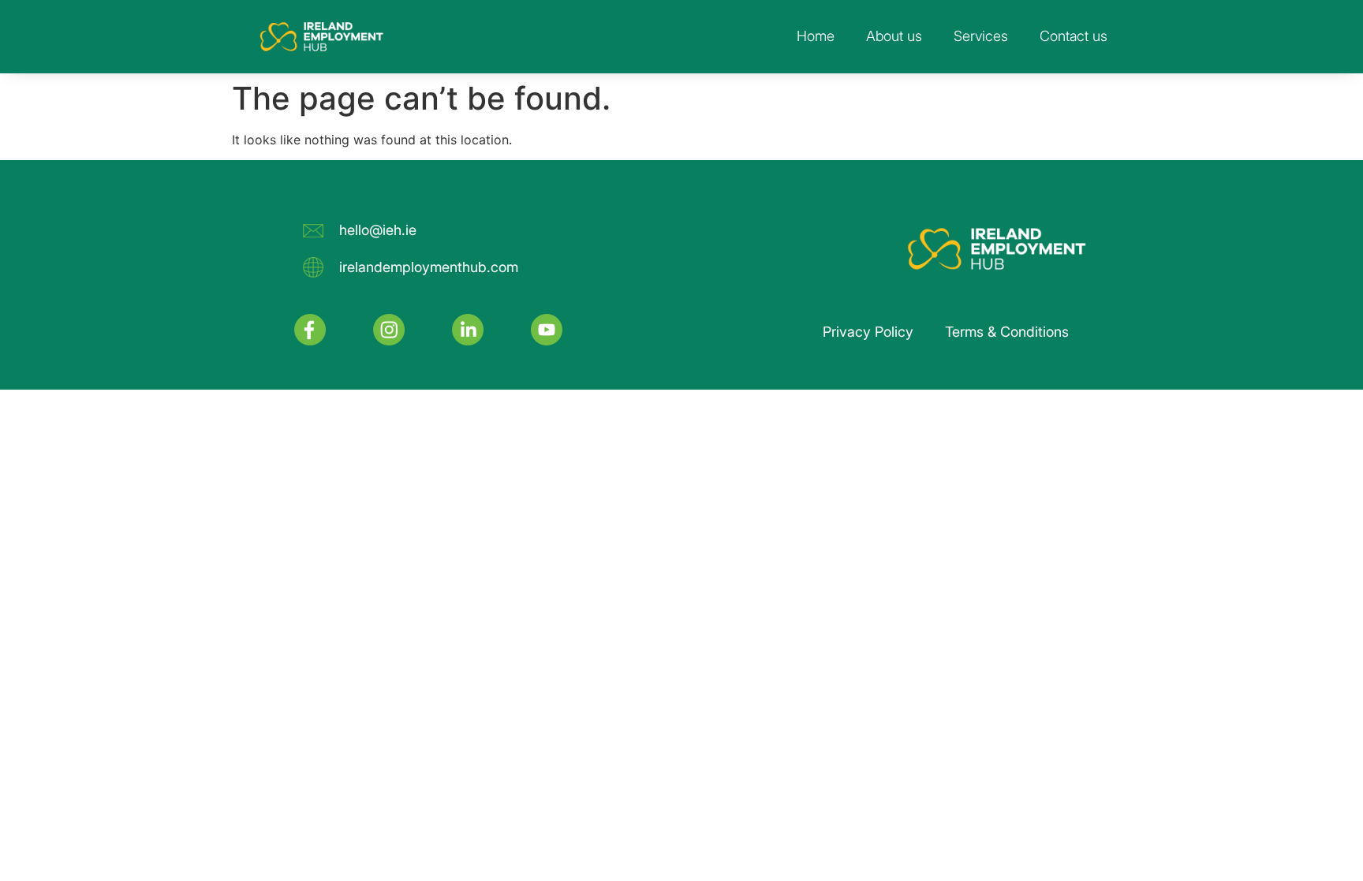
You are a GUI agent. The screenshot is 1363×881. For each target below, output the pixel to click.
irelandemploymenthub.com (428, 267)
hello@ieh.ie (377, 230)
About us (894, 36)
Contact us (1073, 36)
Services (981, 36)
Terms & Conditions (1007, 331)
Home (816, 36)
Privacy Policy (868, 331)
